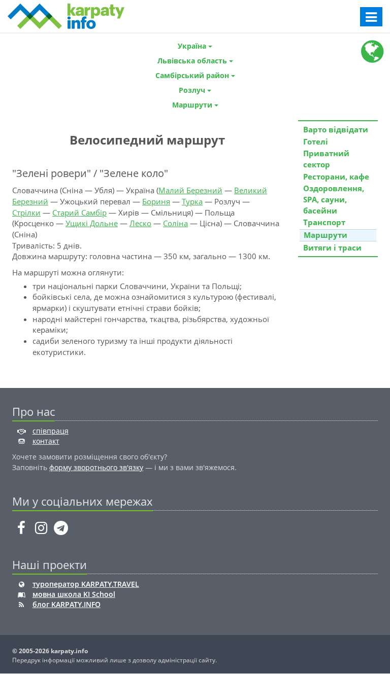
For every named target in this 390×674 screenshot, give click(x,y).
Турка (192, 201)
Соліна (175, 223)
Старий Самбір (79, 212)
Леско (140, 223)
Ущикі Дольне (92, 223)
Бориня (156, 201)
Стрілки (26, 212)
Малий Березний (190, 190)
